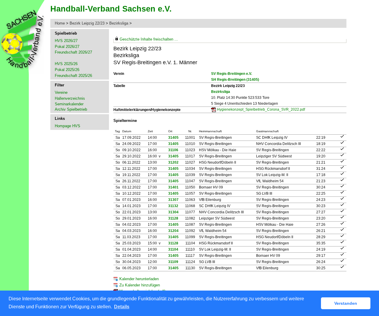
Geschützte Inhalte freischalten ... (149, 39)
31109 (173, 262)
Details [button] (121, 306)
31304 (173, 212)
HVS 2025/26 (66, 64)
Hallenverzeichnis (70, 98)
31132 (173, 206)
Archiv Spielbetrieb (71, 109)
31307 (173, 200)
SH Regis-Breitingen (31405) (235, 80)
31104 (173, 249)
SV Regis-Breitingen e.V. (231, 74)
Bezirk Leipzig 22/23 (87, 23)
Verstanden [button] (345, 303)
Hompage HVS (67, 126)
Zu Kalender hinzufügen (139, 285)
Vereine (61, 92)
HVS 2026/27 (66, 40)
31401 (173, 187)
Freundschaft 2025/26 (73, 75)
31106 (173, 150)
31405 (173, 138)
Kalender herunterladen (139, 279)
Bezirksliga (118, 23)
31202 (173, 162)
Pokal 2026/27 (67, 46)
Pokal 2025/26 (67, 69)
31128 (173, 218)
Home (60, 23)
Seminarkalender (69, 104)
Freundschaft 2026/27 (73, 52)
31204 (173, 231)
